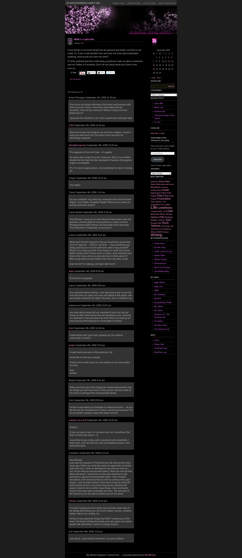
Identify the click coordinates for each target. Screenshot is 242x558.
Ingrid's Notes (159, 255)
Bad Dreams (169, 184)
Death (165, 190)
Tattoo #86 (158, 103)
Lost (164, 211)
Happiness (158, 202)
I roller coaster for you (163, 251)
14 (154, 65)
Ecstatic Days (160, 247)
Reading (168, 217)
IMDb (156, 290)
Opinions (155, 217)
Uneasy (166, 232)
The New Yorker (160, 325)
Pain (161, 217)
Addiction (154, 181)
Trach (159, 232)
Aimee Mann (164, 181)
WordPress (150, 555)
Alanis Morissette (158, 184)
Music (162, 214)
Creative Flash (156, 190)
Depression (156, 193)
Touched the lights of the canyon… (164, 116)
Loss (160, 211)
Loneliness (165, 207)
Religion (154, 220)
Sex (159, 223)
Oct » (159, 78)
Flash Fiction (149, 3)
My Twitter (158, 310)
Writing (156, 235)
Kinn (71, 328)
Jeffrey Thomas (160, 259)
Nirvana (169, 214)
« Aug (153, 78)
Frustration (164, 198)
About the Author (167, 3)
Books (158, 187)
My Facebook (159, 294)
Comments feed (160, 348)
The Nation (158, 321)
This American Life (161, 329)
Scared (154, 223)
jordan (72, 345)
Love (169, 211)
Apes (71, 271)
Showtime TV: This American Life (162, 315)
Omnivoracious (160, 263)
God (152, 201)
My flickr (157, 298)
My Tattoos (158, 306)
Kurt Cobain (165, 205)
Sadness (161, 220)
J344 (71, 125)
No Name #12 (159, 111)
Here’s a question (84, 39)
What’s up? (158, 107)
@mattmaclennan (77, 145)
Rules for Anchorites (162, 267)
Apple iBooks (159, 282)
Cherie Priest (159, 243)
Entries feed (159, 344)
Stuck (165, 222)
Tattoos (155, 225)
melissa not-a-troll (78, 420)
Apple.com (158, 286)
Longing (154, 211)
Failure (153, 196)
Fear (159, 195)
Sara (168, 219)
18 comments (75, 79)
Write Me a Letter (158, 133)
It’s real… (158, 122)
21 (154, 69)
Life (82, 43)
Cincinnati (164, 187)
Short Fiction (133, 3)
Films (165, 196)
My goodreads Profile (162, 302)
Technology (165, 226)
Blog (153, 187)
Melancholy (155, 214)
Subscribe (157, 159)
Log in (156, 340)
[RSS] (154, 42)
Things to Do (119, 3)
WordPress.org (160, 352)
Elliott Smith (166, 193)
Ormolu (72, 501)
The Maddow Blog (161, 271)
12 (169, 61)
